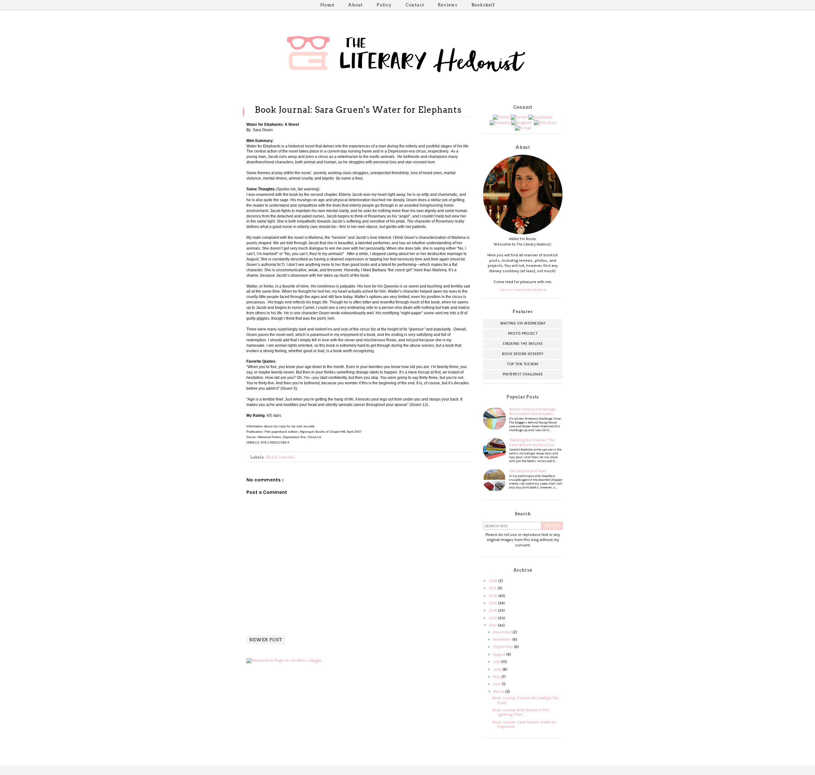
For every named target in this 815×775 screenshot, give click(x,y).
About (355, 5)
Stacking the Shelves (523, 344)
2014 (493, 610)
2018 (493, 581)
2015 (493, 603)
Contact (415, 5)
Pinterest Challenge (523, 374)
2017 (493, 588)
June (497, 669)
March (499, 691)
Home (327, 5)
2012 (493, 625)
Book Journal (280, 457)
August (499, 654)
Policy (384, 5)
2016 (493, 596)
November (502, 639)
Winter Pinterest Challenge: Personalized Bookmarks (532, 411)
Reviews (447, 5)
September (503, 646)
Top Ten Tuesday (523, 364)
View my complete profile (522, 290)
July (497, 661)
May (497, 676)
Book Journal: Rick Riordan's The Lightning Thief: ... (521, 712)
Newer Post (265, 639)
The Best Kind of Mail (527, 471)
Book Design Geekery (522, 354)
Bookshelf (483, 5)
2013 (493, 618)
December (503, 632)
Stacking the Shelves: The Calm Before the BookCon (532, 442)
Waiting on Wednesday (523, 323)
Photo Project (523, 334)
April (497, 684)
